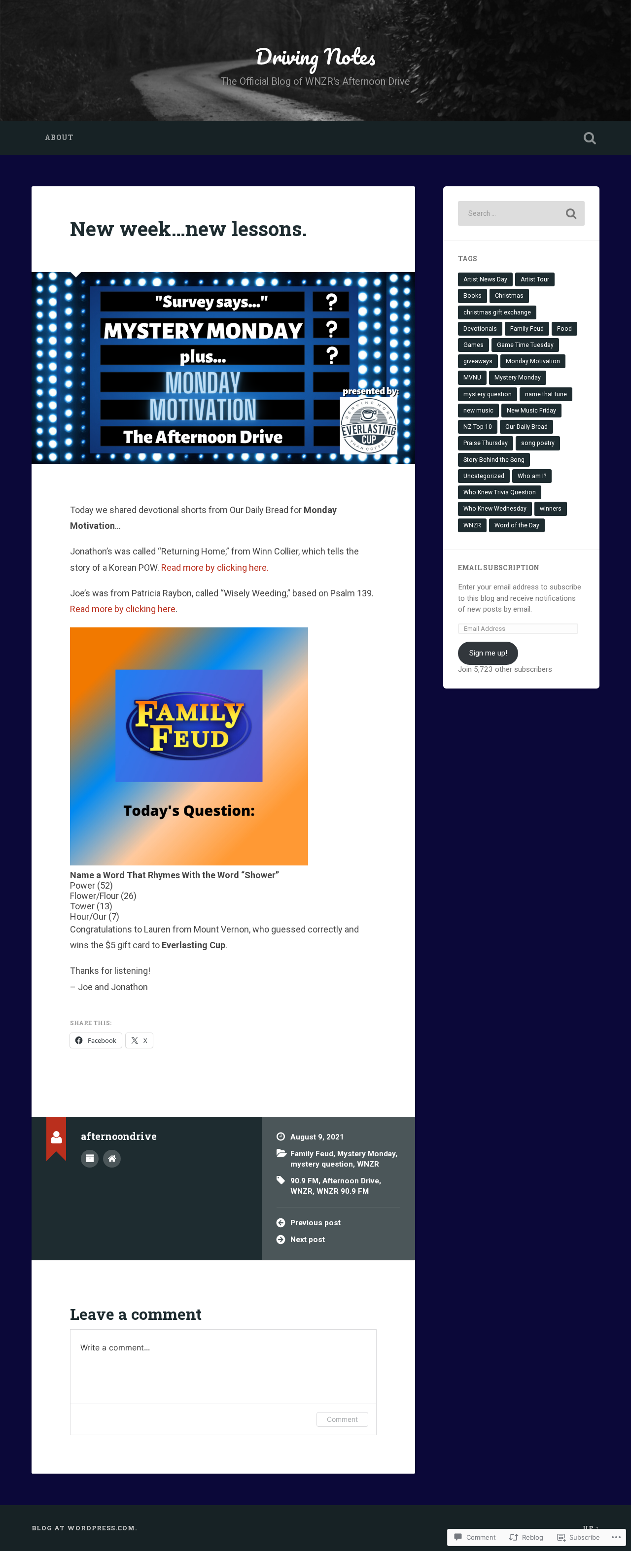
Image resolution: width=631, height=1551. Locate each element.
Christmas (509, 295)
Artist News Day (485, 279)
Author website (112, 1159)
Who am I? (532, 476)
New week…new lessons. (188, 228)
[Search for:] (521, 213)
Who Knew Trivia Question (499, 492)
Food (564, 328)
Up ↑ (591, 1528)
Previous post (315, 1222)
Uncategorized (483, 476)
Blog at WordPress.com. (84, 1528)
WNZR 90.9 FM (342, 1191)
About (59, 137)
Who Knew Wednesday (494, 508)
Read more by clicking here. (215, 567)
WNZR (368, 1164)
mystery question (321, 1164)
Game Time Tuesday (525, 345)
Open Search (589, 138)
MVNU (472, 377)
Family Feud (311, 1153)
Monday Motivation (533, 361)
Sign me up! (488, 653)
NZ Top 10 (477, 426)
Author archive (90, 1159)
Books (472, 295)
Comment (342, 1419)
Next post (307, 1239)
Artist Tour (535, 279)
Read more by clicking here (122, 609)
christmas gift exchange (497, 312)
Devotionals (480, 328)
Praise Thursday (485, 443)
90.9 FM (304, 1180)
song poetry (538, 443)
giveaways (477, 361)
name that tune (546, 394)
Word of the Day (516, 525)
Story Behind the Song (494, 459)
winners (550, 508)
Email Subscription (498, 567)
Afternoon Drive (350, 1180)
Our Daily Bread (526, 426)
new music (478, 410)
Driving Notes (315, 55)
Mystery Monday (366, 1153)
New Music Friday (531, 410)
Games (473, 345)
